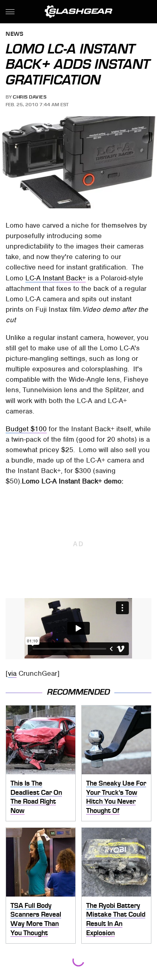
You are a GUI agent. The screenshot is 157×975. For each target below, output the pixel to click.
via (12, 673)
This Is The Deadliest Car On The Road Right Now (36, 797)
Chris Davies (29, 97)
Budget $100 (26, 428)
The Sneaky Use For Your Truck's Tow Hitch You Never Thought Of (116, 797)
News (14, 34)
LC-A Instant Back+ (55, 278)
